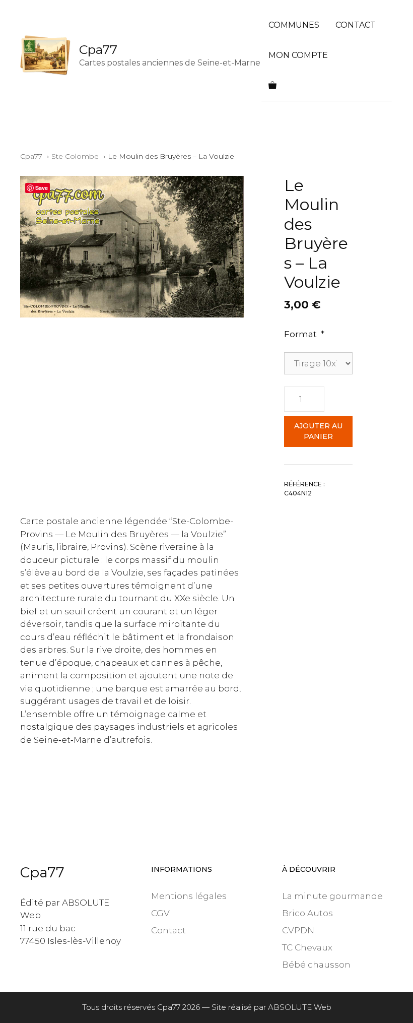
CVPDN (298, 930)
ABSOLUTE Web (299, 1007)
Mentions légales (189, 896)
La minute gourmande (332, 896)
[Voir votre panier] (272, 86)
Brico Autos (307, 913)
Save (41, 187)
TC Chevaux (307, 947)
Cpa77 (98, 49)
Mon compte (298, 55)
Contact (355, 25)
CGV (160, 913)
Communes (293, 25)
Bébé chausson (316, 965)
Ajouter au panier (318, 431)
